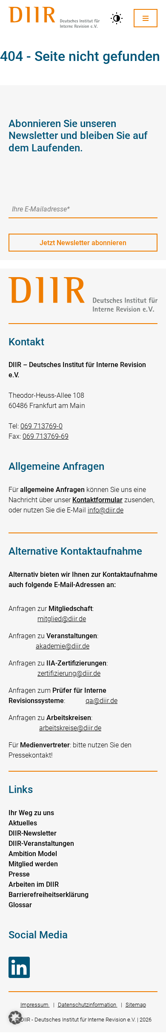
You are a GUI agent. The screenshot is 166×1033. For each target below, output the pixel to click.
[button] (15, 1017)
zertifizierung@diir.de (68, 673)
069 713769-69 (46, 436)
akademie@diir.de (62, 646)
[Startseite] (54, 18)
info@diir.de (105, 510)
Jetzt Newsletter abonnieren (83, 243)
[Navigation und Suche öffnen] (145, 18)
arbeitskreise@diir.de (70, 728)
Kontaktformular (97, 500)
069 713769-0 (41, 426)
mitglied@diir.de (61, 619)
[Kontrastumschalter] (116, 18)
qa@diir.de (101, 701)
